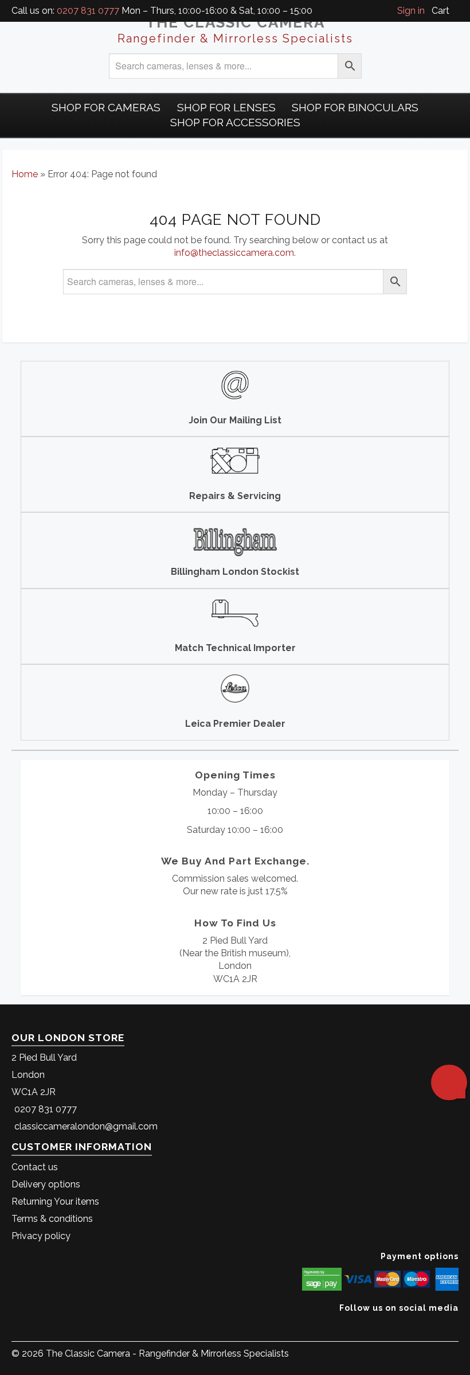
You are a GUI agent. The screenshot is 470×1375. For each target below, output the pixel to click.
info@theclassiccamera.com (234, 252)
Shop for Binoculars (355, 107)
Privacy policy (40, 1235)
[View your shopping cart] (455, 10)
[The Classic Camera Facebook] (454, 1325)
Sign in (411, 10)
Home (24, 174)
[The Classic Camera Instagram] (457, 1325)
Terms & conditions (52, 1218)
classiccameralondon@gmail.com (86, 1126)
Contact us (34, 1167)
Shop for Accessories (235, 122)
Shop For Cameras (106, 107)
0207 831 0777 (88, 10)
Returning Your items (55, 1201)
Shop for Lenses (226, 107)
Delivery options (45, 1184)
